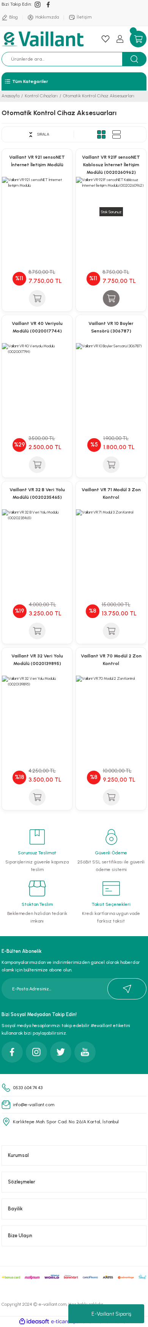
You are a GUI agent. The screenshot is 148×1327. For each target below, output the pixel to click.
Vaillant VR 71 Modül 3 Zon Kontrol (111, 493)
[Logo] (44, 39)
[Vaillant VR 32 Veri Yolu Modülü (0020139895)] (37, 711)
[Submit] (126, 988)
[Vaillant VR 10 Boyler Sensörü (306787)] (111, 378)
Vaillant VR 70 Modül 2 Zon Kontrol (111, 659)
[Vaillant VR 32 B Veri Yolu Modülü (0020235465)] (37, 544)
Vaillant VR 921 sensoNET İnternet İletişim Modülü (37, 161)
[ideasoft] (34, 1321)
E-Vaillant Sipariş (111, 1314)
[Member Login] (119, 39)
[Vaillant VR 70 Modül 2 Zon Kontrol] (111, 711)
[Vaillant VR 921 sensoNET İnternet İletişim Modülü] (37, 212)
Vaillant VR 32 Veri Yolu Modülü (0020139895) (37, 659)
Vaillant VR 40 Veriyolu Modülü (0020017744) (37, 327)
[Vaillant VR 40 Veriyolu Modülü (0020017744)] (37, 378)
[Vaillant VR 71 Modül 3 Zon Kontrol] (111, 544)
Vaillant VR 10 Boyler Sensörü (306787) (111, 327)
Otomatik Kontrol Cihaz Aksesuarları (98, 95)
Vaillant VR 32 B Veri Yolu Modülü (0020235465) (37, 493)
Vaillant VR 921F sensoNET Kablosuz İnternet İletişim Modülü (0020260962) (111, 165)
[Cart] (138, 39)
